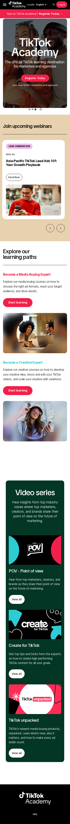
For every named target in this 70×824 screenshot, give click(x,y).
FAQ (35, 814)
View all (17, 599)
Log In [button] (61, 4)
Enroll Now (14, 177)
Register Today (35, 78)
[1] (29, 109)
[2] (32, 109)
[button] (41, 4)
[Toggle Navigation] (5, 5)
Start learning (17, 302)
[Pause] (40, 109)
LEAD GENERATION (19, 146)
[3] (35, 109)
